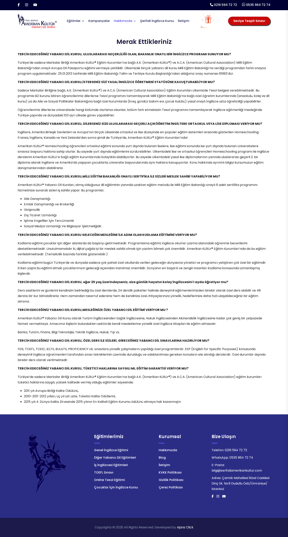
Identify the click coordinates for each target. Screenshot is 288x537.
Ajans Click (185, 527)
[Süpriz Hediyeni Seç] (208, 21)
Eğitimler (74, 21)
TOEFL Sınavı (103, 472)
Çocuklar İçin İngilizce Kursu (116, 487)
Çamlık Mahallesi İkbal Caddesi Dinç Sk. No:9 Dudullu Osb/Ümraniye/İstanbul (240, 483)
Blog (162, 457)
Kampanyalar (99, 21)
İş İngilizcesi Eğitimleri (111, 465)
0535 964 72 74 (258, 5)
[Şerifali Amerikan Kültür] (47, 463)
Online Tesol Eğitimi (109, 480)
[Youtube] (35, 5)
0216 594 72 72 (225, 5)
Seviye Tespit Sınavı (249, 21)
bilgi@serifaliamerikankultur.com (237, 470)
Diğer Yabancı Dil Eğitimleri (115, 457)
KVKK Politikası (170, 472)
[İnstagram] (26, 5)
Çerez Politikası (171, 487)
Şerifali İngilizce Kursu (157, 21)
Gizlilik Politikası (171, 480)
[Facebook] (19, 5)
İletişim (183, 21)
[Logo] (37, 20)
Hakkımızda (123, 21)
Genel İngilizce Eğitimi (111, 450)
